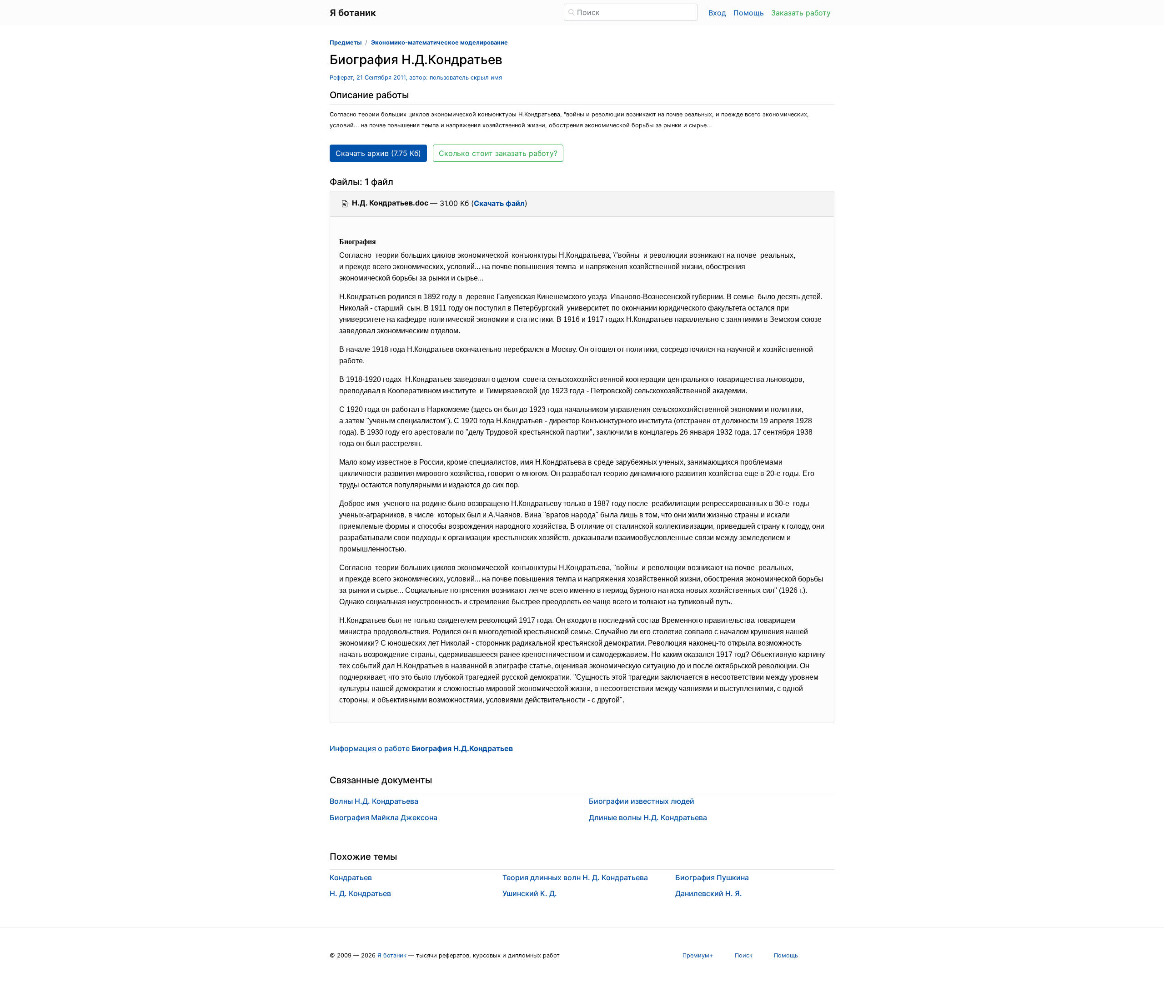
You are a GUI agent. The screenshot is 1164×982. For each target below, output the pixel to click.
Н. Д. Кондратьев (360, 893)
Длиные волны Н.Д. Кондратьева (648, 817)
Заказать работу (801, 12)
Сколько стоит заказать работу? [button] (498, 153)
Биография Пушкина (712, 877)
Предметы (345, 42)
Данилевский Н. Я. (708, 893)
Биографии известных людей (641, 801)
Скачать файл (499, 203)
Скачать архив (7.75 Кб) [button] (378, 153)
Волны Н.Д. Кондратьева (374, 801)
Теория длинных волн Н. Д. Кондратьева (575, 877)
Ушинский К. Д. (529, 893)
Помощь (748, 12)
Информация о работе (421, 748)
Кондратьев (351, 877)
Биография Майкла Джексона (383, 817)
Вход (717, 12)
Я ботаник (391, 955)
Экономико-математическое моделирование (439, 42)
